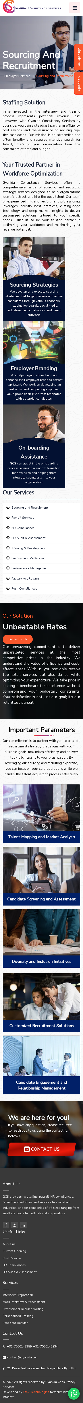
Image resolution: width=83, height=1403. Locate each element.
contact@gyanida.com (22, 1357)
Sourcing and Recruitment (30, 507)
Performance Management (30, 568)
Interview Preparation (18, 1295)
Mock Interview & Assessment (24, 1302)
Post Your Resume (15, 1323)
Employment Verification (29, 558)
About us (9, 1244)
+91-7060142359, (19, 1346)
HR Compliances (23, 528)
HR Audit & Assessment (28, 538)
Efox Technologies (36, 1392)
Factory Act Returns (26, 578)
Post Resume (12, 1258)
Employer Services (16, 76)
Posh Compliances (24, 588)
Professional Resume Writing (23, 1309)
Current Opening (14, 1251)
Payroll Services (23, 518)
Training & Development (29, 548)
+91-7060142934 (45, 1346)
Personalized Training (18, 1316)
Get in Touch (18, 639)
